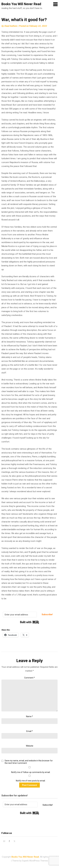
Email (29, 731)
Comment (29, 678)
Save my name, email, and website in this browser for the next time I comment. (29, 761)
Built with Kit (29, 622)
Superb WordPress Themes (35, 860)
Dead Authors (10, 26)
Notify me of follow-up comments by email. (30, 772)
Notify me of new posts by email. (30, 781)
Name (29, 716)
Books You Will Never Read (21, 4)
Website (29, 746)
